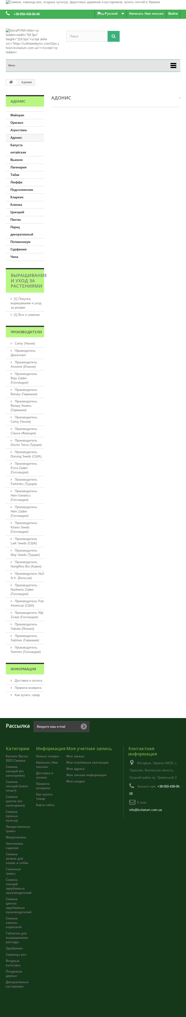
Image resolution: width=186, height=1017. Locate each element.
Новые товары (47, 756)
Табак (14, 175)
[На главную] (11, 82)
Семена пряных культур (12, 816)
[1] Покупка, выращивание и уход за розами (26, 303)
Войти (173, 13)
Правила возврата (27, 688)
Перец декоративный (21, 230)
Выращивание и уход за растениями (29, 280)
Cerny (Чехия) (24, 343)
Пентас (15, 219)
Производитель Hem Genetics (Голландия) (24, 495)
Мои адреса (75, 769)
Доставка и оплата (28, 680)
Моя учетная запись (89, 748)
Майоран (17, 115)
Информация (23, 669)
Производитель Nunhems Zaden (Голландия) (24, 589)
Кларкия (16, 197)
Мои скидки (75, 781)
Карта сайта (45, 805)
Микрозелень (16, 837)
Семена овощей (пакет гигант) (17, 786)
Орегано (16, 123)
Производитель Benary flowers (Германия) (24, 406)
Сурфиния (18, 249)
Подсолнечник (21, 190)
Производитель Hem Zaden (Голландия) (24, 511)
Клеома (16, 205)
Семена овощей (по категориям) (15, 771)
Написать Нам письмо (146, 13)
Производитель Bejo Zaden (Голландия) (24, 378)
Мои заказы (75, 756)
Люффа (16, 182)
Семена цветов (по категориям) (15, 801)
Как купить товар (27, 695)
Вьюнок (16, 160)
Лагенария (18, 167)
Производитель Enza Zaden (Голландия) (24, 468)
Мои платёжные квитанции (87, 762)
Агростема (18, 130)
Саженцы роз (16, 954)
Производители (26, 332)
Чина (14, 257)
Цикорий (17, 212)
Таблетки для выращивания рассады (17, 938)
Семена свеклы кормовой (14, 923)
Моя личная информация (86, 775)
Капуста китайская (18, 148)
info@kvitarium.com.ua (145, 810)
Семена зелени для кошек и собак (17, 858)
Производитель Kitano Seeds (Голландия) (24, 527)
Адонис (16, 137)
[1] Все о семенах (27, 315)
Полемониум (20, 242)
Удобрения (14, 948)
